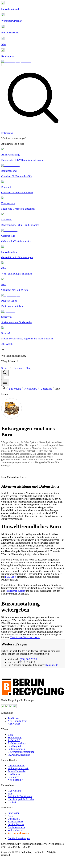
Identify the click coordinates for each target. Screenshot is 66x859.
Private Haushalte (16, 771)
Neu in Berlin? (15, 779)
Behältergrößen (15, 746)
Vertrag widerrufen (18, 833)
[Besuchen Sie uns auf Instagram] (7, 707)
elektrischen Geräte (15, 590)
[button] (33, 246)
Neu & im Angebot (17, 721)
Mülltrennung (14, 737)
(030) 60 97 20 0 (28, 659)
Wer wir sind (14, 790)
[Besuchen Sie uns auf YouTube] (3, 707)
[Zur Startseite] (3, 388)
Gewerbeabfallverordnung (21, 751)
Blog (10, 734)
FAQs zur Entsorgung (19, 754)
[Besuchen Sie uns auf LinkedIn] (15, 707)
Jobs (10, 793)
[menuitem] (33, 138)
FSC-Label (10, 576)
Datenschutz (14, 818)
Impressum (13, 813)
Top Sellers (13, 718)
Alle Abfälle (14, 723)
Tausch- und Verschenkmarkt (25, 637)
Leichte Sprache (16, 824)
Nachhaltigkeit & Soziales (21, 799)
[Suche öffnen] (5, 373)
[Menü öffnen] (5, 382)
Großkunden (14, 774)
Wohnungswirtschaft (18, 768)
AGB (10, 815)
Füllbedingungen (16, 749)
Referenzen (13, 777)
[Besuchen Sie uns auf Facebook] (11, 707)
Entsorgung (7, 133)
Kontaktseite (51, 665)
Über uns (17, 368)
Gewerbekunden (16, 765)
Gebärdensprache (16, 827)
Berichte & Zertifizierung (20, 796)
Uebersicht (46, 388)
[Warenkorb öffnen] (2, 377)
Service (5, 368)
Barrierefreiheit (15, 821)
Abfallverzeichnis (16, 743)
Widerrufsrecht (15, 830)
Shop (28, 368)
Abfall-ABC (14, 740)
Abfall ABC (31, 388)
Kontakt (12, 802)
